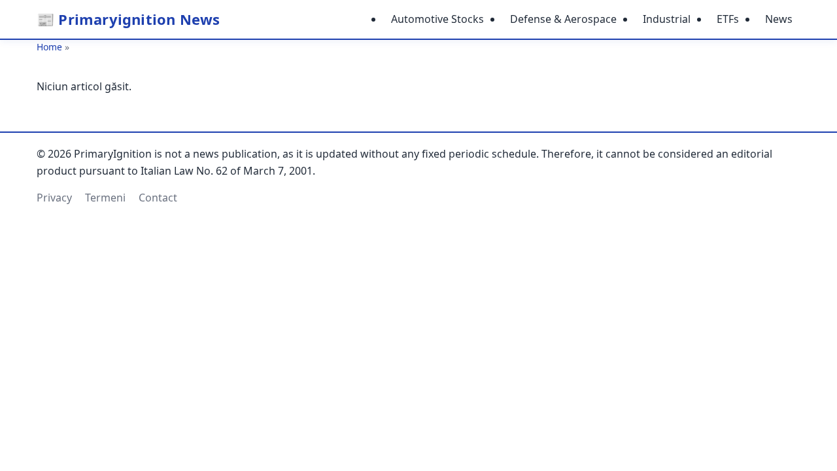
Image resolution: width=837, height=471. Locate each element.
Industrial (667, 19)
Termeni (105, 197)
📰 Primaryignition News (128, 19)
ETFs (728, 19)
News (779, 19)
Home (49, 47)
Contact (158, 197)
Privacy (54, 197)
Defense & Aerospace (563, 19)
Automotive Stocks (437, 19)
